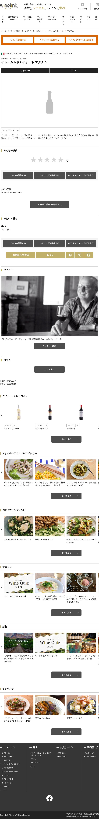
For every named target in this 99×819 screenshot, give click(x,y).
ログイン (61, 753)
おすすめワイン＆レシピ (11, 764)
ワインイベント (72, 19)
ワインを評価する (18, 40)
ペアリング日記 (8, 757)
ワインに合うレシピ (27, 18)
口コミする (49, 369)
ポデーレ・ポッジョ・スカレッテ (14, 59)
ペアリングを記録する (49, 40)
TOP (3, 19)
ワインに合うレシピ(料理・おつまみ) (41, 754)
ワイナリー (88, 19)
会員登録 (61, 757)
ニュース (5, 786)
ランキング (6, 760)
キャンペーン (7, 783)
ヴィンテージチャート (52, 18)
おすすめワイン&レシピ (13, 18)
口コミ (74, 71)
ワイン (81, 19)
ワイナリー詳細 (49, 346)
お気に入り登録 (21, 255)
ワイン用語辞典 (39, 19)
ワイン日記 (6, 753)
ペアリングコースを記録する (80, 40)
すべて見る (66, 439)
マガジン (63, 20)
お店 (96, 18)
